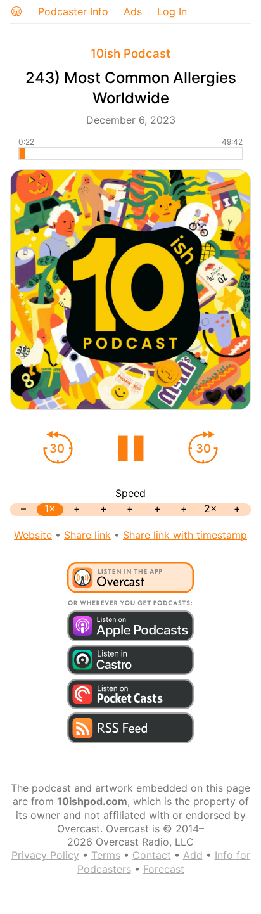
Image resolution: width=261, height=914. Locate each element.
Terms (105, 855)
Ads (133, 11)
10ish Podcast (130, 53)
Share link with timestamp (185, 535)
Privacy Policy (45, 855)
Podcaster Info (73, 11)
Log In (172, 11)
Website (33, 535)
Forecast (163, 869)
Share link (87, 535)
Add (193, 855)
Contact (151, 855)
